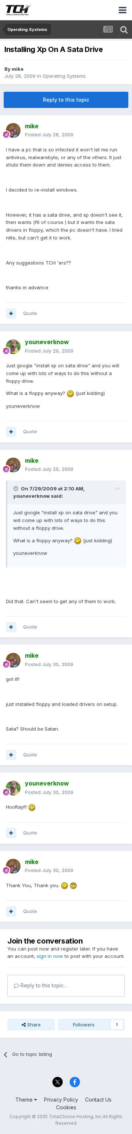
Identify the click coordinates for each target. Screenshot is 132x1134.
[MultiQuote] (11, 313)
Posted (49, 134)
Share (33, 1025)
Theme (24, 1099)
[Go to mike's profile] (13, 130)
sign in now (50, 956)
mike (17, 69)
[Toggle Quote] (16, 488)
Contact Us (98, 1099)
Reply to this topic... (43, 985)
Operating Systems (64, 76)
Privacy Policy (61, 1099)
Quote (30, 313)
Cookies (66, 1107)
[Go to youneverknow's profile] (13, 346)
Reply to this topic (66, 100)
